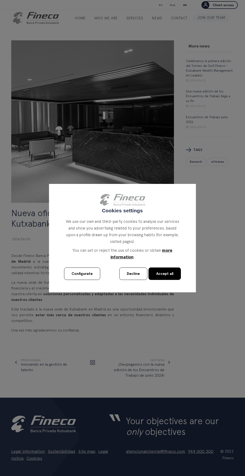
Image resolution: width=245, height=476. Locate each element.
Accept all (164, 274)
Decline (133, 274)
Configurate (82, 274)
